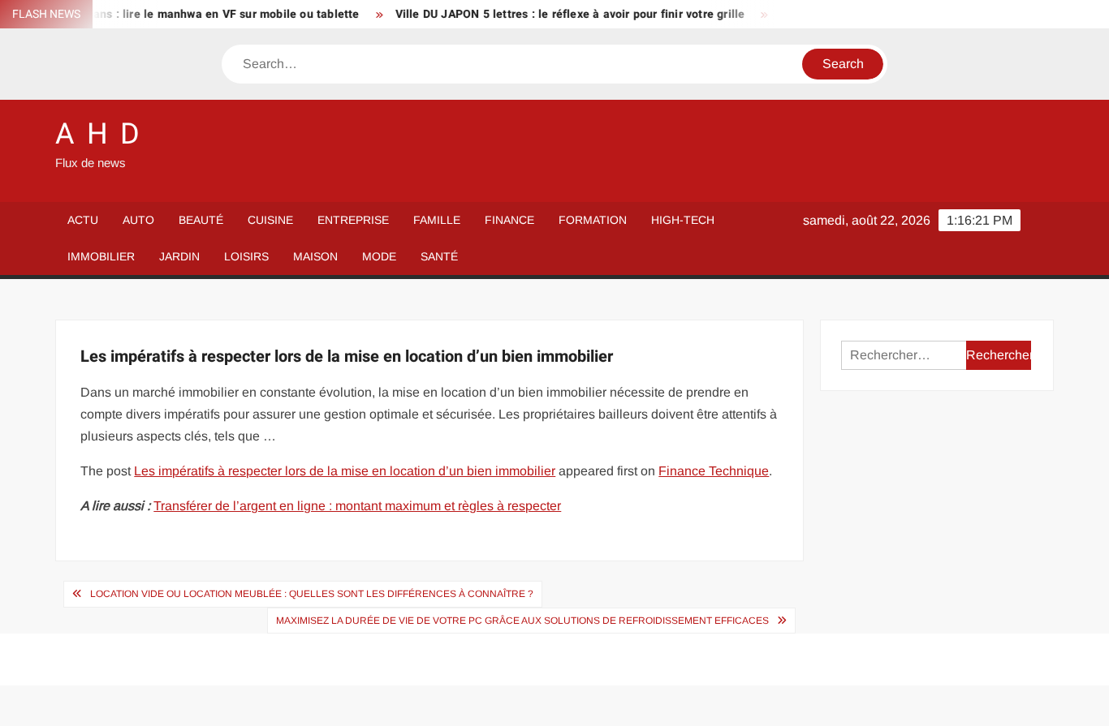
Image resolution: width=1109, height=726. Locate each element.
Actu (82, 219)
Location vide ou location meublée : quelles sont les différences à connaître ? (311, 593)
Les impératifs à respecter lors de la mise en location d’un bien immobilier (344, 471)
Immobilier (101, 256)
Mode (379, 256)
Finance (509, 219)
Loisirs (246, 256)
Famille (436, 219)
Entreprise (353, 219)
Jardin (179, 256)
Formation (593, 219)
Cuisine (270, 219)
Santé (439, 256)
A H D (98, 134)
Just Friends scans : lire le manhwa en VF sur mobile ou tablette (177, 14)
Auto (138, 219)
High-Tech (682, 219)
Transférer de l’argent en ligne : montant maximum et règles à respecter (357, 506)
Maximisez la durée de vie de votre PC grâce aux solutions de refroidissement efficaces (522, 620)
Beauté (201, 219)
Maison (315, 256)
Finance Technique (713, 471)
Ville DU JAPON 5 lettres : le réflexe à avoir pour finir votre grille (561, 14)
